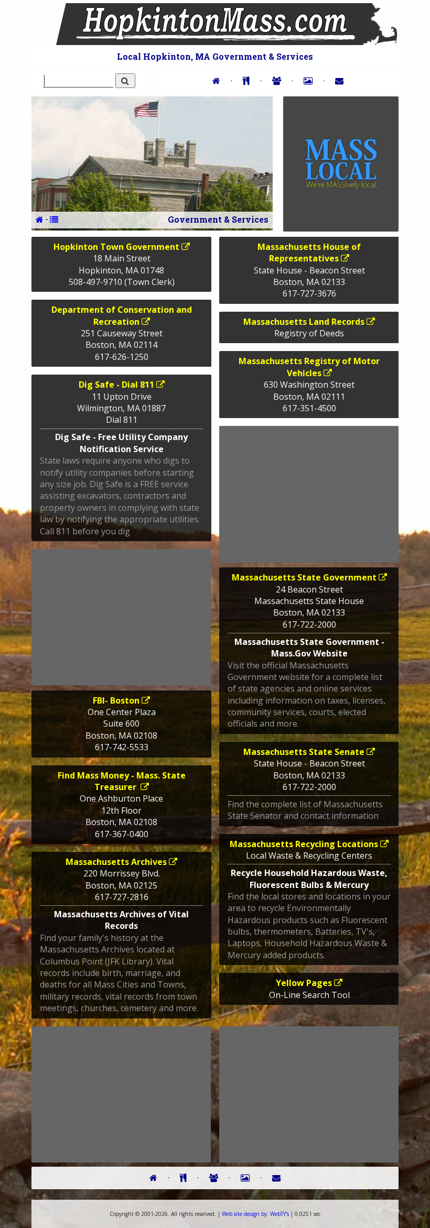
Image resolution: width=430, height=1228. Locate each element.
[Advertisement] (121, 617)
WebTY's (255, 1214)
